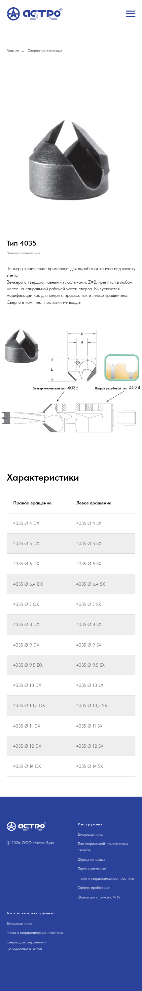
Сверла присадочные (45, 50)
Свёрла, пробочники (94, 887)
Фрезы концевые (91, 859)
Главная (13, 50)
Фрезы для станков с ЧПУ (99, 897)
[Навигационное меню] (130, 14)
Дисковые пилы (90, 834)
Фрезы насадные (92, 868)
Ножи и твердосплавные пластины (106, 878)
